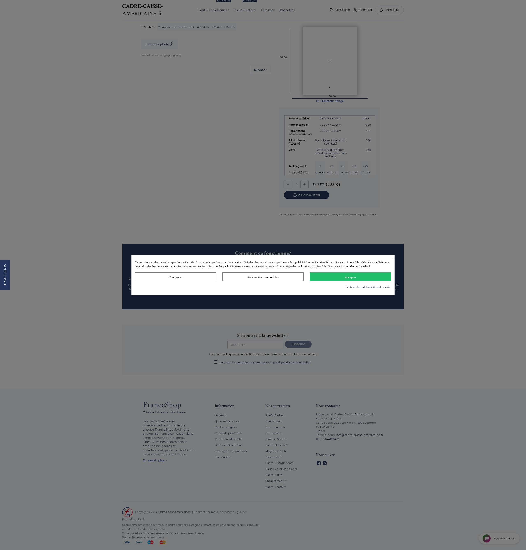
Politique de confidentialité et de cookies (368, 287)
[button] (5, 275)
